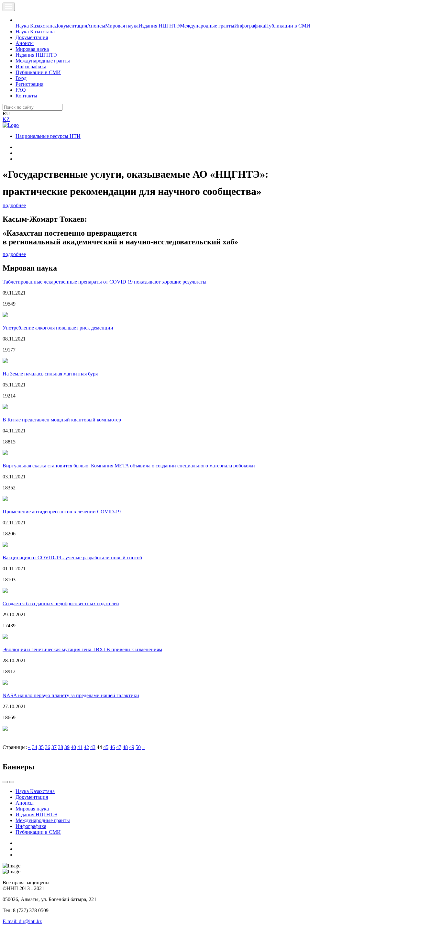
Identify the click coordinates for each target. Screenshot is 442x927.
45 (105, 747)
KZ (6, 119)
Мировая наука (121, 25)
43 (92, 747)
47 (118, 747)
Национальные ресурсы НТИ (48, 136)
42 (86, 747)
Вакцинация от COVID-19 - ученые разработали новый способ (72, 557)
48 (125, 747)
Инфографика (249, 25)
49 (131, 747)
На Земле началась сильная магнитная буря (50, 373)
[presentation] (5, 782)
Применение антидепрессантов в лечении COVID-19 (62, 511)
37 (54, 747)
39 (67, 747)
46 (112, 747)
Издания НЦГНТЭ (159, 25)
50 (138, 747)
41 (80, 747)
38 (60, 747)
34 (34, 747)
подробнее (14, 205)
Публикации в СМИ (287, 25)
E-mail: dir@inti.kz (22, 921)
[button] (19, 20)
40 (73, 747)
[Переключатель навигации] (9, 7)
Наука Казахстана (35, 25)
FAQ (21, 90)
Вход (21, 78)
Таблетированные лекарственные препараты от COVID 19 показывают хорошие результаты (104, 282)
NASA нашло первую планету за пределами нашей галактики (71, 695)
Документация (71, 25)
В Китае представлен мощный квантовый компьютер (62, 419)
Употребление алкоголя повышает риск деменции (58, 327)
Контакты (26, 95)
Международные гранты (207, 25)
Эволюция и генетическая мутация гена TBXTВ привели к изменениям (82, 649)
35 (41, 747)
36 (47, 747)
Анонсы (96, 25)
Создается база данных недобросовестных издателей (61, 603)
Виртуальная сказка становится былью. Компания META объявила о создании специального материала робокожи (129, 465)
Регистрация (29, 84)
